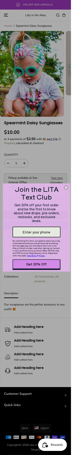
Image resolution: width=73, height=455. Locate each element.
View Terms (32, 255)
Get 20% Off (36, 264)
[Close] (66, 187)
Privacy (42, 255)
